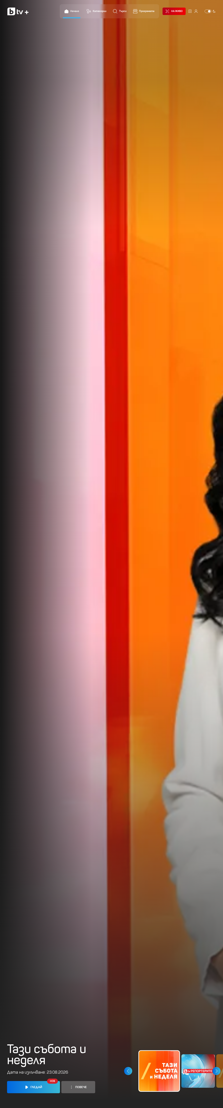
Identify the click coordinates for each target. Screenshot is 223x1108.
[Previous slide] (128, 1071)
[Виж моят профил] (196, 11)
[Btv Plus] (18, 11)
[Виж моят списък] (190, 11)
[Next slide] (216, 1071)
